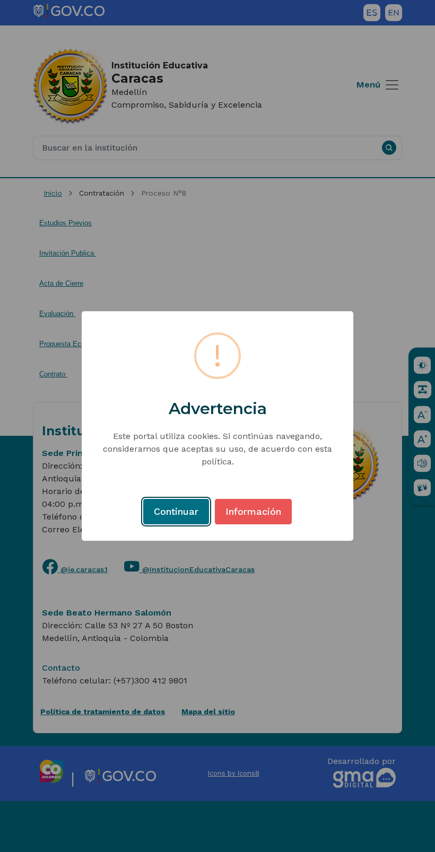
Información (253, 511)
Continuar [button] (176, 511)
